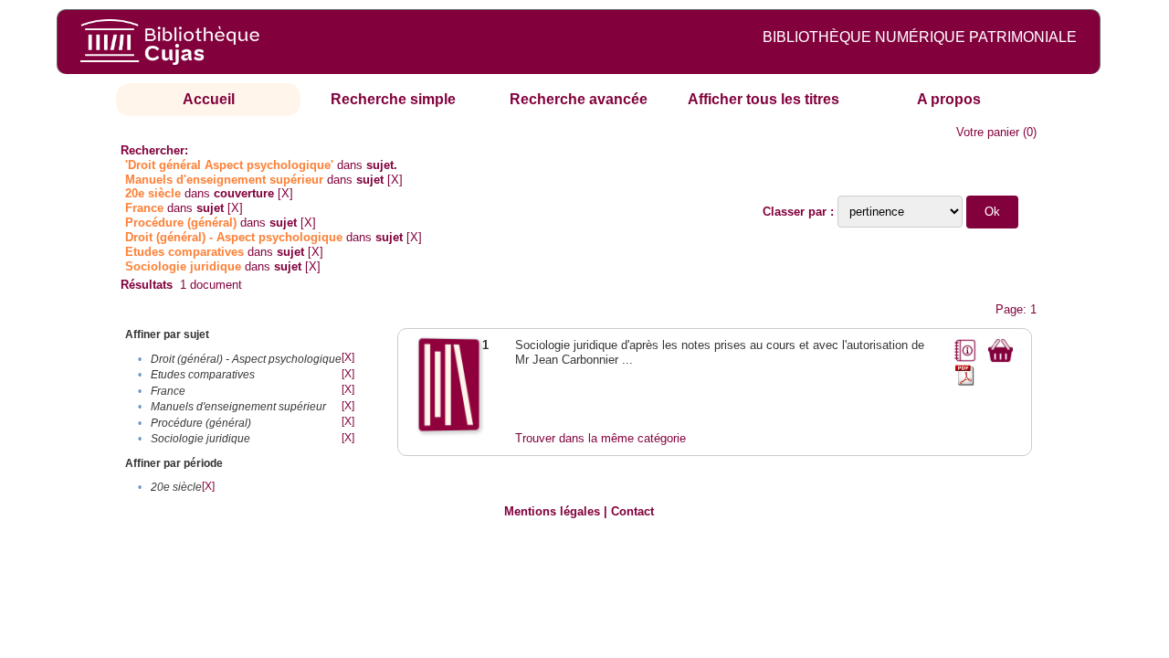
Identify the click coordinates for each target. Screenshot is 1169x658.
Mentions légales (552, 511)
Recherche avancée (579, 99)
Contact (632, 511)
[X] (395, 179)
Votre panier (987, 132)
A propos (949, 99)
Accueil (209, 99)
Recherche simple (393, 99)
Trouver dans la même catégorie (600, 438)
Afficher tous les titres (763, 99)
